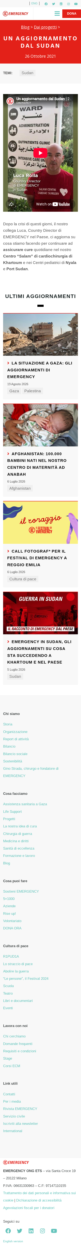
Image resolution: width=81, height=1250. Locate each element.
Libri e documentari (18, 1001)
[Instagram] (68, 3)
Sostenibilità (12, 761)
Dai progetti (45, 27)
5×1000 (9, 899)
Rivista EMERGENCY (20, 1109)
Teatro (8, 993)
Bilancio (9, 746)
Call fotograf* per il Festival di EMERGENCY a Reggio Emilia (37, 558)
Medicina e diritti (16, 841)
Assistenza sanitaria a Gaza (25, 804)
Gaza (14, 391)
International (12, 1131)
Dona (71, 13)
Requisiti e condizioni (19, 1051)
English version (13, 1241)
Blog (25, 27)
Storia (7, 724)
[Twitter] (53, 3)
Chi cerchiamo (14, 1036)
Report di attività (16, 739)
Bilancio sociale (15, 754)
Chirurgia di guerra (17, 834)
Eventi (8, 1008)
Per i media (12, 1101)
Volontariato (12, 921)
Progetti (9, 819)
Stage (7, 1058)
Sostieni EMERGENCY (21, 891)
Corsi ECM (11, 1066)
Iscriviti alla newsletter (20, 1124)
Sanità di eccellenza (18, 848)
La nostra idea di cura (20, 826)
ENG (34, 3)
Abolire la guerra (16, 971)
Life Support (12, 812)
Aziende (9, 906)
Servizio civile (14, 1116)
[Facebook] (46, 3)
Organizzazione (15, 732)
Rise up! (9, 914)
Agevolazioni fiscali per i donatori (28, 1208)
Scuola (8, 986)
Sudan (27, 73)
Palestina (32, 391)
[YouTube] (76, 3)
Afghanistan (20, 488)
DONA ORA (12, 928)
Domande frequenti (17, 1044)
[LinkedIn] (61, 3)
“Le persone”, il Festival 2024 (25, 979)
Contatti (9, 1094)
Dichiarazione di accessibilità (38, 1200)
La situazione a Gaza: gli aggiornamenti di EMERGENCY (39, 370)
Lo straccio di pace (18, 964)
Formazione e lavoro (19, 856)
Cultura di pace (22, 579)
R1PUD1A (11, 956)
